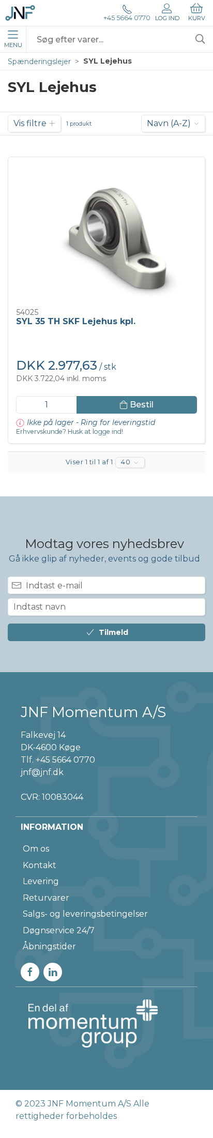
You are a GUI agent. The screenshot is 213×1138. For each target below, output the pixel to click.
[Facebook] (30, 972)
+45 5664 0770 (126, 18)
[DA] (20, 13)
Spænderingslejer (39, 61)
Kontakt (39, 865)
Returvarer (46, 898)
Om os (36, 849)
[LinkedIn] (52, 972)
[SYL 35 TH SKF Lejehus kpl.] (106, 233)
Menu (13, 45)
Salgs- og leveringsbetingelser (85, 914)
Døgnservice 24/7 (59, 930)
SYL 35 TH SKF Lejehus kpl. (75, 321)
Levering (41, 881)
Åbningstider (49, 946)
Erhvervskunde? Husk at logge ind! (69, 431)
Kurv (196, 18)
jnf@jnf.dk (42, 772)
